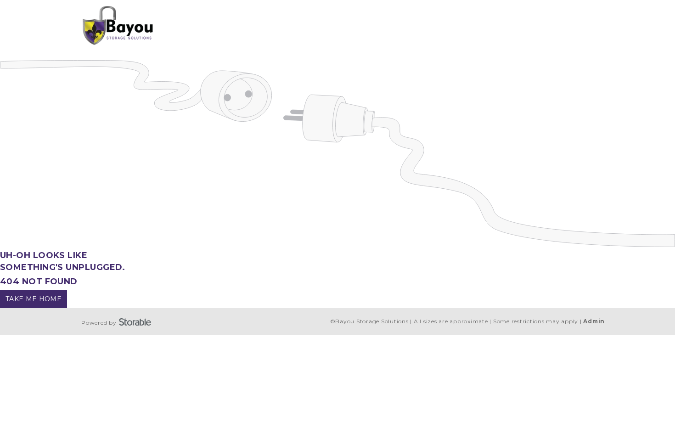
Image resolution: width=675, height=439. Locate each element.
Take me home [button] (34, 299)
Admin (594, 321)
